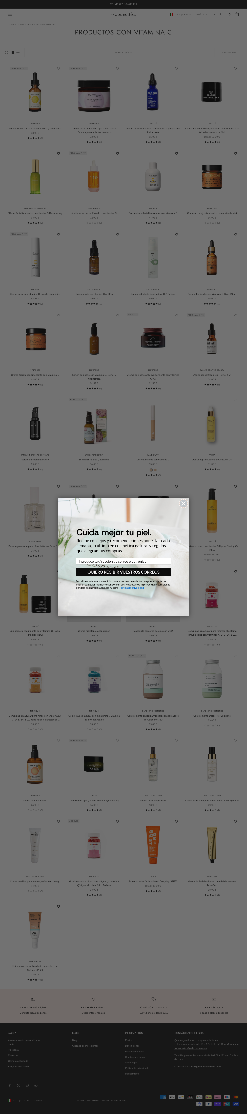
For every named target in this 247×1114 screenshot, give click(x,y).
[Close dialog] (183, 503)
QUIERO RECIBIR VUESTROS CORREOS (123, 572)
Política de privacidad (131, 587)
